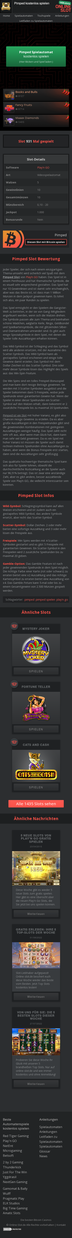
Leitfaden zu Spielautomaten (36, 21)
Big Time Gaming (15, 1208)
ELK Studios (11, 1203)
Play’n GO (32, 277)
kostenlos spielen (36, 56)
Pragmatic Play (13, 1198)
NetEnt (8, 1146)
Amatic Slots (11, 1213)
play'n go (62, 599)
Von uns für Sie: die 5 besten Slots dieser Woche (36, 1015)
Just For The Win (15, 1172)
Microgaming (12, 1150)
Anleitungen (62, 15)
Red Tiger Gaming (16, 1136)
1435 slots (64, 3)
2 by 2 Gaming (13, 1162)
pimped (29, 599)
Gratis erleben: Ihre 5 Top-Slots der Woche (36, 931)
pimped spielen (45, 599)
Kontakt (61, 1225)
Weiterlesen (36, 914)
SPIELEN (36, 671)
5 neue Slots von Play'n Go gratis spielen (36, 838)
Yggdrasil (9, 1177)
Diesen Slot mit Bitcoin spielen (46, 242)
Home (6, 15)
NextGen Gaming (15, 1182)
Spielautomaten (24, 15)
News (43, 1156)
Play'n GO (43, 167)
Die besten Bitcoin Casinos (36, 1220)
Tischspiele (43, 15)
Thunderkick (12, 1167)
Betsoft (8, 1155)
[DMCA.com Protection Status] (12, 1228)
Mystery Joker (35, 628)
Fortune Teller (36, 686)
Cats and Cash (36, 744)
